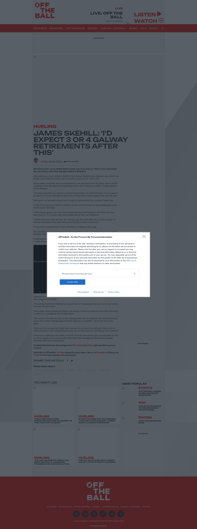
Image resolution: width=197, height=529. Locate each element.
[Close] (144, 237)
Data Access (98, 292)
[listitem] (98, 273)
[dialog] (98, 264)
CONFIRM (72, 282)
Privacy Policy (114, 292)
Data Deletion (83, 292)
